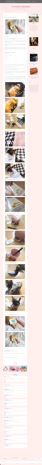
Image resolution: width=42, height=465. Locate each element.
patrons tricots (36, 88)
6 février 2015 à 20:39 (8, 384)
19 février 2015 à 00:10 (10, 408)
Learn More (33, 1)
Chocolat (11, 15)
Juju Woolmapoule (6, 439)
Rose (20, 15)
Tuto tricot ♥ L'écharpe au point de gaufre (33, 64)
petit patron (36, 89)
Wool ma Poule (19, 16)
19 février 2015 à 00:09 (10, 389)
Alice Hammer (34, 86)
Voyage (32, 86)
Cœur (13, 15)
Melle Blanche (5, 403)
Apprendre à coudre (35, 87)
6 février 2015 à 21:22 (10, 420)
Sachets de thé (23, 15)
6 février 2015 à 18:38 (8, 403)
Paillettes (37, 86)
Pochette (33, 89)
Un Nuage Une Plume (14, 16)
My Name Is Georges (21, 7)
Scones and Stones (6, 16)
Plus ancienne (25, 458)
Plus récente (5, 458)
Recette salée (33, 88)
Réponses (5, 382)
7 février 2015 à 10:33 (9, 439)
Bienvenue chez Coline (7, 15)
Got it (35, 1)
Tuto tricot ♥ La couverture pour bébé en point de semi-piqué (34, 77)
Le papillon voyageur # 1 (10, 17)
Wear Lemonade (31, 87)
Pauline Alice (30, 89)
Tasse (10, 16)
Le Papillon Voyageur (16, 15)
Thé (11, 16)
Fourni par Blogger (3, 464)
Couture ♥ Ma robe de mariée (34, 41)
